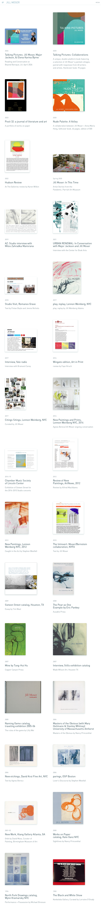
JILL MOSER (13, 2)
